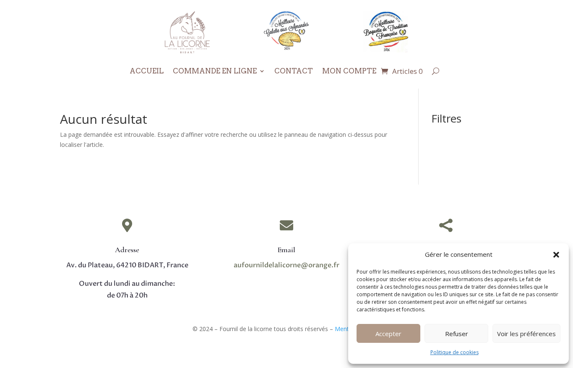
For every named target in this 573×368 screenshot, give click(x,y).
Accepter (388, 333)
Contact (293, 71)
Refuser (456, 333)
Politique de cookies (454, 352)
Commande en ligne (215, 71)
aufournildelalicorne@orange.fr (286, 265)
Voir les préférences (526, 333)
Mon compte (349, 71)
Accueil (147, 71)
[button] (556, 255)
